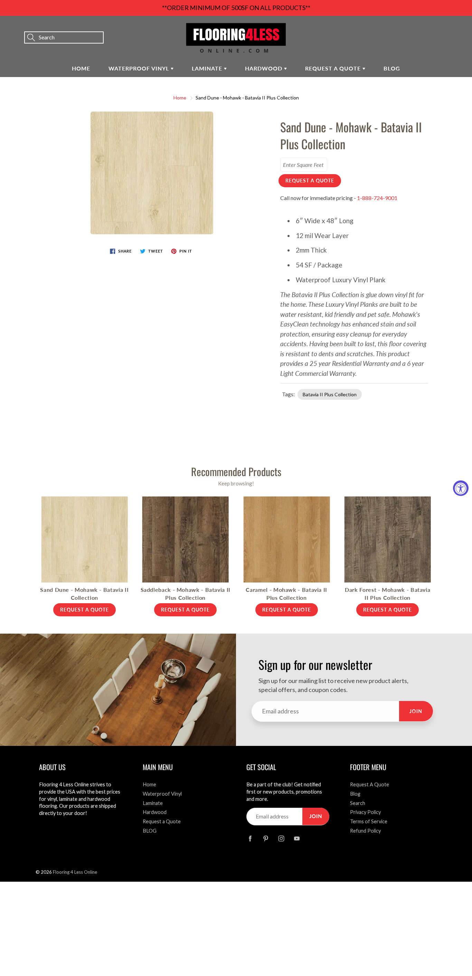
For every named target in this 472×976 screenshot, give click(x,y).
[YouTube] (297, 838)
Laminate (208, 68)
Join (416, 711)
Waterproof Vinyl (139, 68)
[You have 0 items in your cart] (460, 28)
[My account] (442, 28)
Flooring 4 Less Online (75, 872)
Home (81, 68)
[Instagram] (281, 838)
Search (357, 803)
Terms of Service (368, 821)
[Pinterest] (265, 838)
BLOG (392, 68)
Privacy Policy (365, 812)
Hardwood (264, 68)
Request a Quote (333, 68)
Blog (355, 794)
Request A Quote (369, 784)
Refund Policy (365, 831)
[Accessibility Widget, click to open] (461, 488)
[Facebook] (250, 838)
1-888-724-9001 (377, 198)
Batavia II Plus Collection (330, 394)
